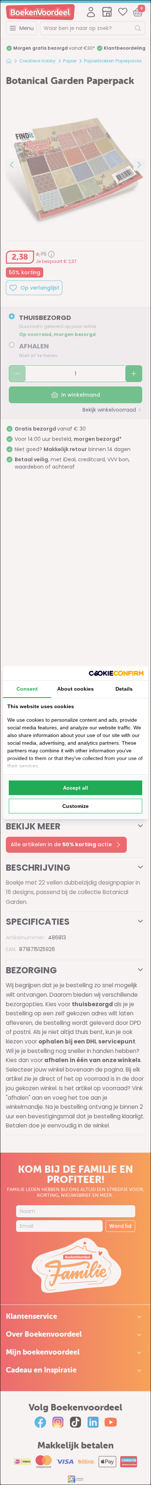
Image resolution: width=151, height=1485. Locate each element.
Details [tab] (124, 689)
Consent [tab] (27, 689)
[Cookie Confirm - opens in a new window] (116, 673)
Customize (75, 806)
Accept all (75, 788)
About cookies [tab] (75, 689)
